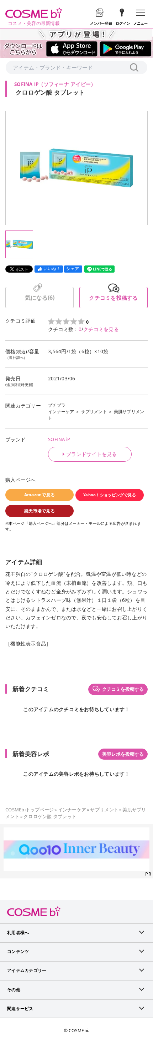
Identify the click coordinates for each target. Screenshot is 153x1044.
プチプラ (56, 405)
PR (148, 874)
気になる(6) (39, 297)
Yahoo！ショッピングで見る (109, 494)
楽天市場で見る (39, 511)
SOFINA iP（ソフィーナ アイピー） (55, 84)
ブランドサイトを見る (91, 454)
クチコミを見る (101, 329)
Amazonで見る (39, 495)
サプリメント (94, 412)
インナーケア (61, 412)
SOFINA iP (59, 439)
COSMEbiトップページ (29, 809)
